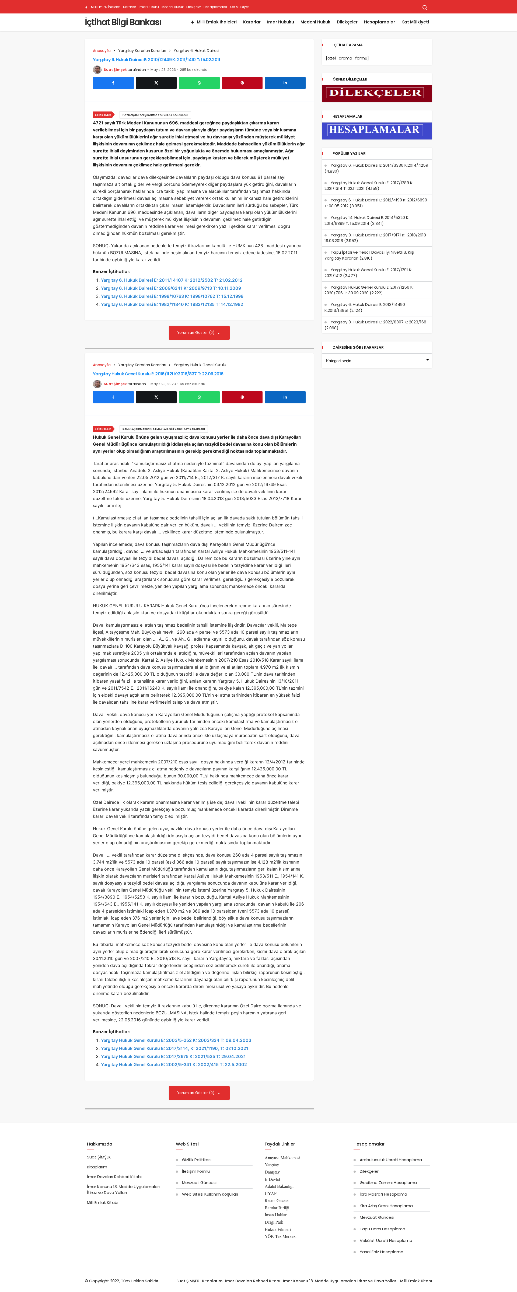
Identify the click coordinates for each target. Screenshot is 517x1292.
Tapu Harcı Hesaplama (382, 1229)
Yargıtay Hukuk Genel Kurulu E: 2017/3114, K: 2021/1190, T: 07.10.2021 (174, 1048)
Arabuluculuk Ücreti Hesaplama (391, 1159)
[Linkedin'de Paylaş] (285, 83)
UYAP (271, 1193)
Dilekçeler (193, 7)
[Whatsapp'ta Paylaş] (199, 83)
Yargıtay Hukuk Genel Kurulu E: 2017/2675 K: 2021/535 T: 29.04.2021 (173, 1056)
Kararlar (129, 7)
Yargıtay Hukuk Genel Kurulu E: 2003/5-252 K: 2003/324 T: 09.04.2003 (176, 1040)
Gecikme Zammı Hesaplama (388, 1182)
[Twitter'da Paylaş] (156, 83)
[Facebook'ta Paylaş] (113, 83)
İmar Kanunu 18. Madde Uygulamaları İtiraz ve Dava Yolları (123, 1189)
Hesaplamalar (215, 7)
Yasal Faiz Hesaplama (381, 1252)
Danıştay (272, 1172)
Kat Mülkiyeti (239, 7)
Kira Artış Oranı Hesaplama (386, 1206)
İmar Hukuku (149, 7)
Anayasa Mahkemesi (282, 1157)
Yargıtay (272, 1164)
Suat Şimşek (115, 69)
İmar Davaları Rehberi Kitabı (114, 1176)
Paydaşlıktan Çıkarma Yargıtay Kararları (155, 115)
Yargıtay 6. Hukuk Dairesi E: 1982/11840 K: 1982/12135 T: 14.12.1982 (172, 304)
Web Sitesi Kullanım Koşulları (210, 1194)
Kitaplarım (97, 1167)
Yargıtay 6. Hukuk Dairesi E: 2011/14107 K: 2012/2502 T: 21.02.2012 (172, 280)
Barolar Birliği (277, 1207)
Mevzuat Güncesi (199, 1182)
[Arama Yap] (425, 7)
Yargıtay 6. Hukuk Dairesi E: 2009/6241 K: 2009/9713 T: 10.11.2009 (171, 288)
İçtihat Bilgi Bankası (123, 22)
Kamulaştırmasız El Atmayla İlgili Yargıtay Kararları (164, 429)
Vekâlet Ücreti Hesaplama (386, 1240)
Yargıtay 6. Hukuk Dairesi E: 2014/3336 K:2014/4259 (379, 165)
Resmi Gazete (276, 1200)
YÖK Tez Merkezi (280, 1236)
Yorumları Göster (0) (196, 332)
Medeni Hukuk (173, 7)
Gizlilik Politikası (196, 1159)
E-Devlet (272, 1179)
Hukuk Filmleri (278, 1229)
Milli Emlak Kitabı (102, 1202)
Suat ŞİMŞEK (99, 1157)
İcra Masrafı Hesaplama (383, 1194)
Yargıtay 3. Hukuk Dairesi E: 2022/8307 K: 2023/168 (378, 322)
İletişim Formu (196, 1171)
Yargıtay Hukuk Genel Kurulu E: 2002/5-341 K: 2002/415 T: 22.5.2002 (174, 1064)
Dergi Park (274, 1222)
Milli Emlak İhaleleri (105, 7)
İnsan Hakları (276, 1214)
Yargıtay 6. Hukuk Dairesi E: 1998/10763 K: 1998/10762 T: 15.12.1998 (172, 296)
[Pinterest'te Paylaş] (242, 83)
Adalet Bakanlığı (279, 1186)
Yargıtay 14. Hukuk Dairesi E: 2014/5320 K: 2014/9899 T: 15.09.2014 (366, 220)
